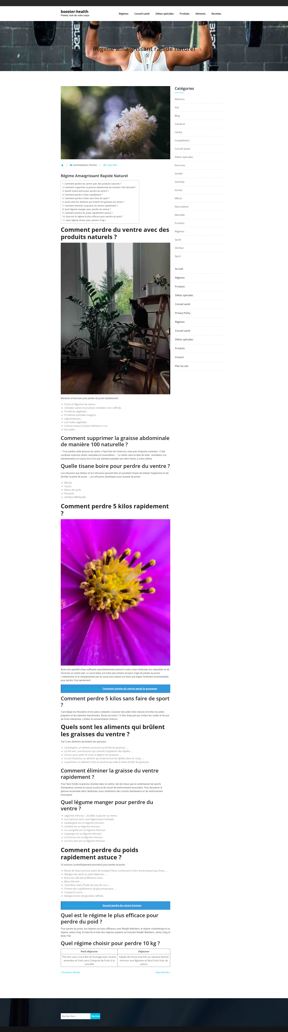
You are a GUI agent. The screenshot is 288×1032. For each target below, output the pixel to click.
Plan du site (181, 366)
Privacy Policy (182, 313)
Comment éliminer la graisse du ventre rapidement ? (91, 205)
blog (177, 115)
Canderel (180, 124)
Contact (179, 357)
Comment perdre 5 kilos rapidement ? (84, 194)
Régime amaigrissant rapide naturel (144, 48)
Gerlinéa (179, 181)
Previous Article (71, 972)
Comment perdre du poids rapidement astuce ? (88, 212)
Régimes (123, 13)
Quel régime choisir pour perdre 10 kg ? (86, 220)
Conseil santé (142, 13)
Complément (182, 140)
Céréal (178, 132)
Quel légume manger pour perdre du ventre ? (88, 209)
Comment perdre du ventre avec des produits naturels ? (93, 183)
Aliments (200, 13)
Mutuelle (180, 215)
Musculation (182, 206)
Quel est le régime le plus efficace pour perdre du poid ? (94, 216)
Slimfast (179, 248)
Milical (178, 198)
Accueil (179, 268)
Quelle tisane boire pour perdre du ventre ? (87, 190)
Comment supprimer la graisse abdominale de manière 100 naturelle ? (100, 187)
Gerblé (178, 173)
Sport (178, 256)
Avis (177, 107)
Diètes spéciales (165, 13)
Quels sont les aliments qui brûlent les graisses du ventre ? (94, 201)
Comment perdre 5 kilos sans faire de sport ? (87, 198)
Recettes (216, 13)
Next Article (162, 972)
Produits (184, 13)
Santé (178, 239)
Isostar (179, 190)
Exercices (180, 165)
